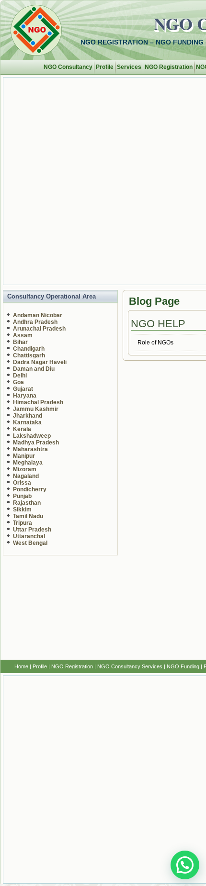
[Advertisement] (103, 180)
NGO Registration (169, 67)
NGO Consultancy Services (129, 666)
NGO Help (158, 324)
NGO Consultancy (68, 67)
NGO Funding (183, 666)
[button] (185, 865)
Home (21, 666)
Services (129, 67)
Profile (105, 67)
